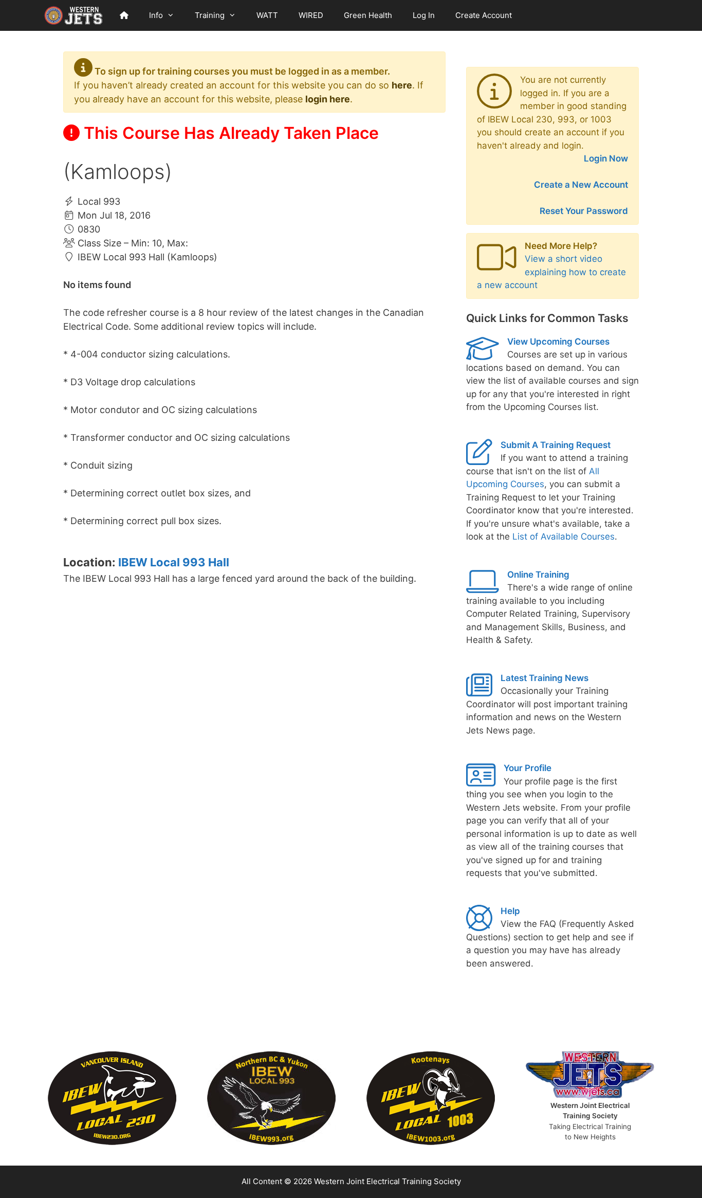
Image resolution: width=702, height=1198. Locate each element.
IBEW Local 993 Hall (173, 562)
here (402, 85)
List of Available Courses (563, 536)
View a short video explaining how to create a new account (551, 272)
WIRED (311, 15)
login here (327, 99)
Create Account (483, 15)
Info (156, 15)
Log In (424, 15)
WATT (267, 15)
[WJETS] (73, 15)
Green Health (368, 15)
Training (210, 15)
